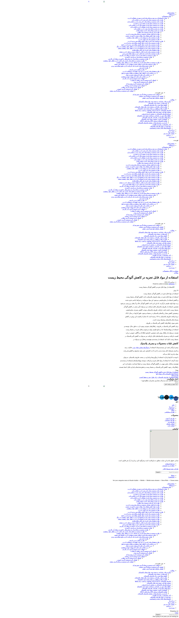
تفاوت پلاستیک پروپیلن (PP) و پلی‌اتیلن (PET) (153, 121)
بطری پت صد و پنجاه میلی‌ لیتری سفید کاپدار (149, 30)
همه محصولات (166, 16)
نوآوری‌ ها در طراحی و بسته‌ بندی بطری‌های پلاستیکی (154, 101)
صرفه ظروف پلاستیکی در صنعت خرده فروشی (156, 114)
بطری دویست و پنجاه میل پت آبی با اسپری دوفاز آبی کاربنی (137, 55)
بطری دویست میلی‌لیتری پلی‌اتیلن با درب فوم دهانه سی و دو (141, 53)
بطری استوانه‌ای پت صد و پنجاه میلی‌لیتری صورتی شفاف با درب (147, 18)
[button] (89, 140)
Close (176, 613)
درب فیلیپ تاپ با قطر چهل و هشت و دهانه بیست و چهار (138, 73)
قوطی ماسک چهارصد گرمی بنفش (152, 98)
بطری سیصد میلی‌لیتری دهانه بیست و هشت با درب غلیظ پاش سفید (135, 64)
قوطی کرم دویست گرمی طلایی (131, 87)
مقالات (172, 100)
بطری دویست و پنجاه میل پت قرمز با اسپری (138, 57)
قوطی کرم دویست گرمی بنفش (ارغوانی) (143, 80)
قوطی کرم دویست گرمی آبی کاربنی (133, 78)
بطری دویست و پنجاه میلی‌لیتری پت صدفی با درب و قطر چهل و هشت (138, 62)
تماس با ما (171, 131)
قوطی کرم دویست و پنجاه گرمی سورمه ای (146, 94)
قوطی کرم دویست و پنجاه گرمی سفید (122, 91)
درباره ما (172, 130)
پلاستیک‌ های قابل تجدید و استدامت (160, 128)
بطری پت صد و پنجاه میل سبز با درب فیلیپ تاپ (148, 29)
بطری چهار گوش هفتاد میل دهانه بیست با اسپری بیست (142, 36)
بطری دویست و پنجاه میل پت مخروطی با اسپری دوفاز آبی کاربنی (128, 59)
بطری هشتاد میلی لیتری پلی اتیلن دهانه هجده (146, 50)
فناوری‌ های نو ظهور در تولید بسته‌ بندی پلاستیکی (152, 108)
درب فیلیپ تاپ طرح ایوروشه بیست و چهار (139, 75)
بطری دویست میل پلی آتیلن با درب (149, 39)
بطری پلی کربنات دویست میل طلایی (148, 32)
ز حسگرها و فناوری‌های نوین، (141, 347)
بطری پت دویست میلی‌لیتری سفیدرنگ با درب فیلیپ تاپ (146, 25)
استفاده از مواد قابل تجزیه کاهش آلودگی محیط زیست (161, 372)
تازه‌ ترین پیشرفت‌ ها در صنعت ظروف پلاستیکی (152, 123)
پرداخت (168, 135)
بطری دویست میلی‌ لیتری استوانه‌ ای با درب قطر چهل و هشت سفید (139, 48)
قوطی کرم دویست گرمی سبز (143, 82)
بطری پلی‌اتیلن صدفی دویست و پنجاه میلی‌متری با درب (143, 34)
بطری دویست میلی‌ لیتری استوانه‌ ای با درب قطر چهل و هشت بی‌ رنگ (138, 46)
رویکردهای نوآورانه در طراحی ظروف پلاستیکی (156, 117)
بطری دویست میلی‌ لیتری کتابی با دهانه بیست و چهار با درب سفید (139, 52)
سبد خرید (172, 137)
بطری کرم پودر (143, 68)
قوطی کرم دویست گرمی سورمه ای (137, 84)
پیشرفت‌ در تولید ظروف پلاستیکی (160, 126)
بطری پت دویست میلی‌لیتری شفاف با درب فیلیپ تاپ (146, 27)
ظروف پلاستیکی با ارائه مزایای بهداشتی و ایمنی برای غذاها (153, 110)
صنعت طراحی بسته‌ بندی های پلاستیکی (159, 112)
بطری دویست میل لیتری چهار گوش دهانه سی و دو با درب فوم (140, 44)
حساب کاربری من (169, 133)
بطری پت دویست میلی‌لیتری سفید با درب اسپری (148, 23)
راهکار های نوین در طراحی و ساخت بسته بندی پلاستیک (154, 115)
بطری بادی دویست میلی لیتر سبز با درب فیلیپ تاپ (147, 20)
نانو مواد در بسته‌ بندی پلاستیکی (157, 103)
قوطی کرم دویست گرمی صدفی (135, 85)
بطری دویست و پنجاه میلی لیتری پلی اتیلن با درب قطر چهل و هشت (124, 60)
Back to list (175, 375)
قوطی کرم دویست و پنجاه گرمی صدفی (151, 96)
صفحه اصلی (171, 13)
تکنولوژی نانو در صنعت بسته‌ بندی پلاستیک (154, 119)
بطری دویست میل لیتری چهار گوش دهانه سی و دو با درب (145, 41)
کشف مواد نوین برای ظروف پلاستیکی (155, 105)
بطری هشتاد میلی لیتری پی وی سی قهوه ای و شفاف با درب (141, 71)
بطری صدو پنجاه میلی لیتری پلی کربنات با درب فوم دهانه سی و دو (131, 66)
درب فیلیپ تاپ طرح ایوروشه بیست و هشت (134, 76)
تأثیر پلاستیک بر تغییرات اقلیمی (161, 124)
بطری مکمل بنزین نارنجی (137, 69)
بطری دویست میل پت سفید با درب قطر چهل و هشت (143, 37)
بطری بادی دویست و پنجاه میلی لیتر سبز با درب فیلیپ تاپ (145, 21)
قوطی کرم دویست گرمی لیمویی (127, 89)
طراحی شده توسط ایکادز (170, 469)
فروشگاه (172, 14)
